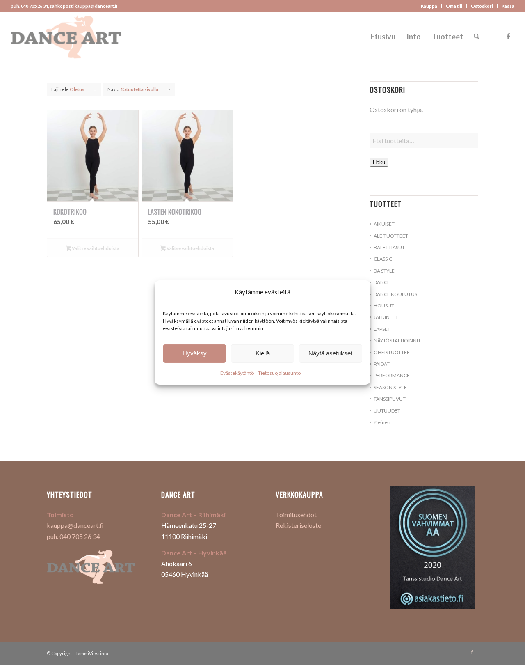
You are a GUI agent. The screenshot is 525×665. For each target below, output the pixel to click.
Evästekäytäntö (237, 373)
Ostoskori (482, 6)
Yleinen (382, 422)
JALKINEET (386, 317)
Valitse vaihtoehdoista (95, 248)
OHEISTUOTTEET (393, 352)
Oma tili (454, 6)
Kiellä (263, 353)
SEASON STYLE (390, 387)
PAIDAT (382, 364)
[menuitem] (429, 6)
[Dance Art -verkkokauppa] (66, 36)
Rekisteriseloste (298, 525)
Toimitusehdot (296, 514)
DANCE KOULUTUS (395, 294)
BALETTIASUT (389, 247)
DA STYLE (384, 271)
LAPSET (382, 329)
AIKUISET (384, 224)
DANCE (382, 282)
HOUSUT (384, 306)
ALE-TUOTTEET (391, 236)
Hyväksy (195, 353)
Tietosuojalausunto (279, 373)
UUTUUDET (387, 411)
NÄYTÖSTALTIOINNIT (397, 340)
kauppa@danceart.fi (75, 525)
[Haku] (476, 36)
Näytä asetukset (330, 353)
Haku (379, 162)
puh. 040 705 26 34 (73, 536)
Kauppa (429, 6)
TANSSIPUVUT (390, 399)
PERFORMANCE (392, 375)
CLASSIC (383, 259)
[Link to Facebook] (508, 36)
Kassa (508, 6)
